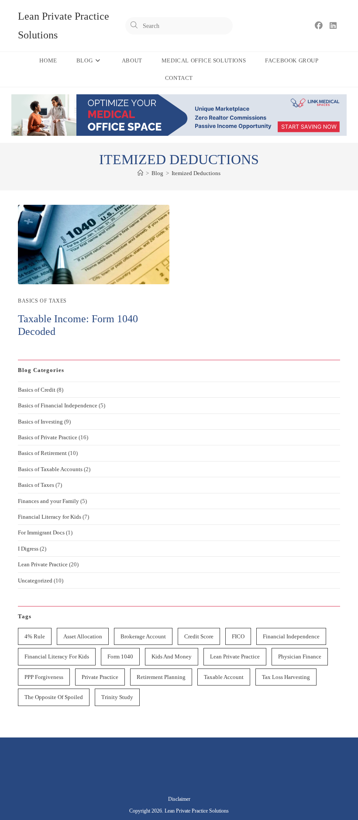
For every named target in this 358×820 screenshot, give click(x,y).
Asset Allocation (82, 636)
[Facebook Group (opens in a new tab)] (318, 26)
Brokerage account (143, 636)
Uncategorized (35, 580)
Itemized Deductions (196, 173)
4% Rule (34, 636)
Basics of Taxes (42, 301)
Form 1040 (120, 656)
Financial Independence (291, 636)
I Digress (28, 548)
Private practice (100, 677)
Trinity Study (117, 697)
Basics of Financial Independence (57, 405)
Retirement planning (161, 677)
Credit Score (198, 636)
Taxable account (224, 677)
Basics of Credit (36, 389)
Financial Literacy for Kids (49, 516)
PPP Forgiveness (43, 677)
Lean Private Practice (43, 564)
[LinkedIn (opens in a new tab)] (333, 26)
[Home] (140, 173)
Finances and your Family (48, 501)
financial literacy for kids (56, 656)
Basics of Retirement (42, 453)
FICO (238, 636)
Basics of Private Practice (47, 437)
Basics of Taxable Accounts (50, 469)
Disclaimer (179, 799)
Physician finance (299, 656)
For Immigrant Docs (41, 532)
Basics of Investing (40, 421)
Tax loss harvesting (286, 677)
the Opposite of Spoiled (53, 697)
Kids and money (171, 656)
